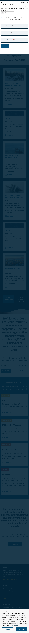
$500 (4, 20)
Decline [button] (7, 629)
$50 (15, 18)
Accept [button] (21, 629)
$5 (3, 18)
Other (18, 20)
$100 (21, 18)
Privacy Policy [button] (14, 625)
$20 (9, 18)
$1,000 (12, 20)
